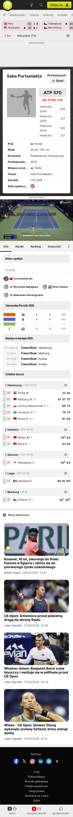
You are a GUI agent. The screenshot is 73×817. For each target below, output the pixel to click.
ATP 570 (53, 92)
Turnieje (62, 14)
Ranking (48, 14)
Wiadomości (18, 14)
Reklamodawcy (36, 776)
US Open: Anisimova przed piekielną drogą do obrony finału (33, 618)
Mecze (34, 14)
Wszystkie (26, 35)
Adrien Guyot (12, 572)
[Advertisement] (36, 54)
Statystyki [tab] (54, 246)
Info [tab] (6, 246)
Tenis (12, 813)
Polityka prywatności (36, 786)
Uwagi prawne (36, 790)
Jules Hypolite (13, 625)
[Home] (4, 15)
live (7, 35)
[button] (41, 5)
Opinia (36, 800)
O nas (36, 771)
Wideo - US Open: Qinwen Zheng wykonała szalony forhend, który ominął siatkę (36, 729)
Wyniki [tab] (19, 246)
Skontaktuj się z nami (36, 795)
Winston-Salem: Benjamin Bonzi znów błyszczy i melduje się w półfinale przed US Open (36, 672)
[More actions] (69, 246)
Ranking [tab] (36, 246)
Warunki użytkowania (36, 781)
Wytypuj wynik (36, 813)
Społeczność (60, 813)
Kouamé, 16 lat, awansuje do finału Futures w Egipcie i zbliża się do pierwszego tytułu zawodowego (31, 563)
